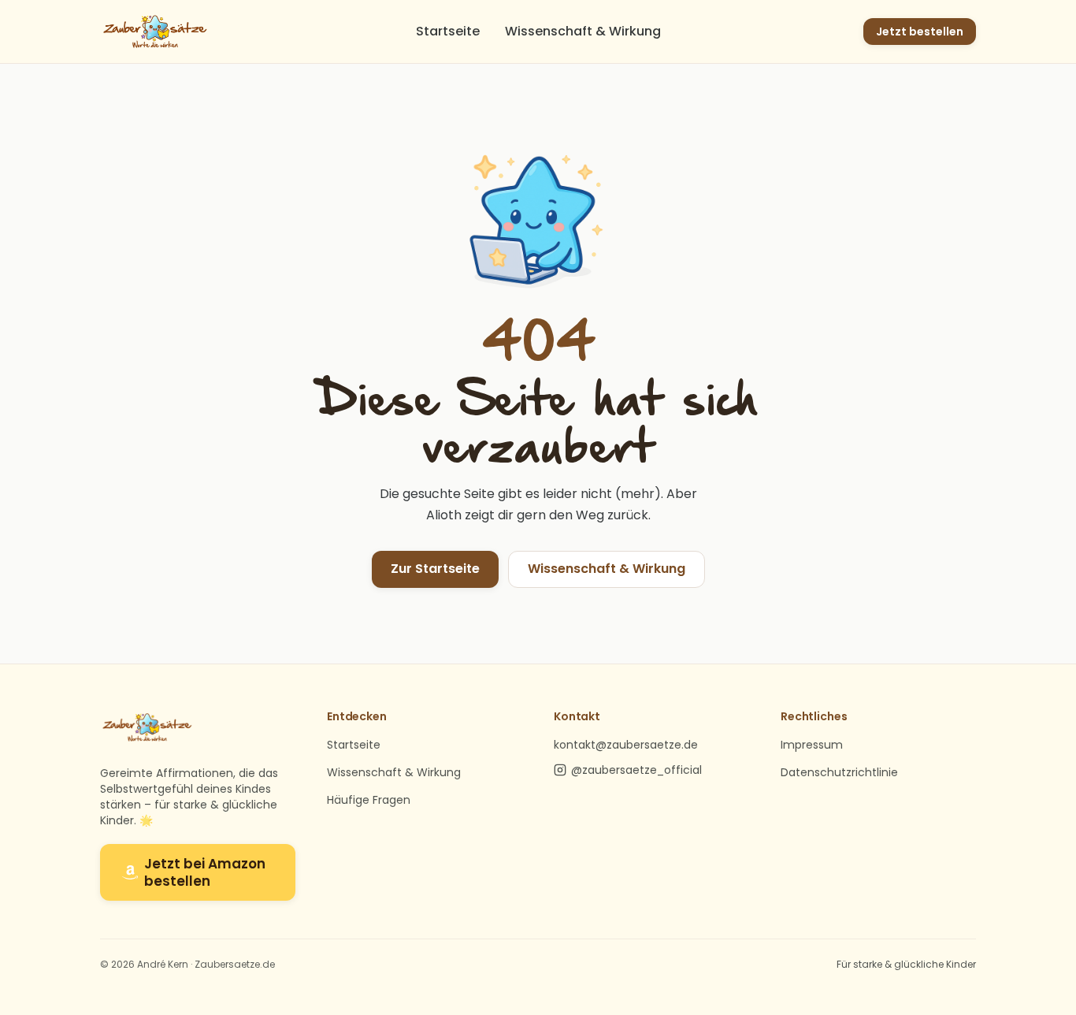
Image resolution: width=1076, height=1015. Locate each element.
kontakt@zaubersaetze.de (626, 745)
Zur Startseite (435, 569)
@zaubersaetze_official (636, 770)
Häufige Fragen (368, 800)
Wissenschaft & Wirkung (583, 31)
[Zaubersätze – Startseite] (155, 31)
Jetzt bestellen (919, 31)
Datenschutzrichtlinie (839, 772)
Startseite (448, 31)
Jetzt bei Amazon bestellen (204, 872)
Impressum (812, 745)
